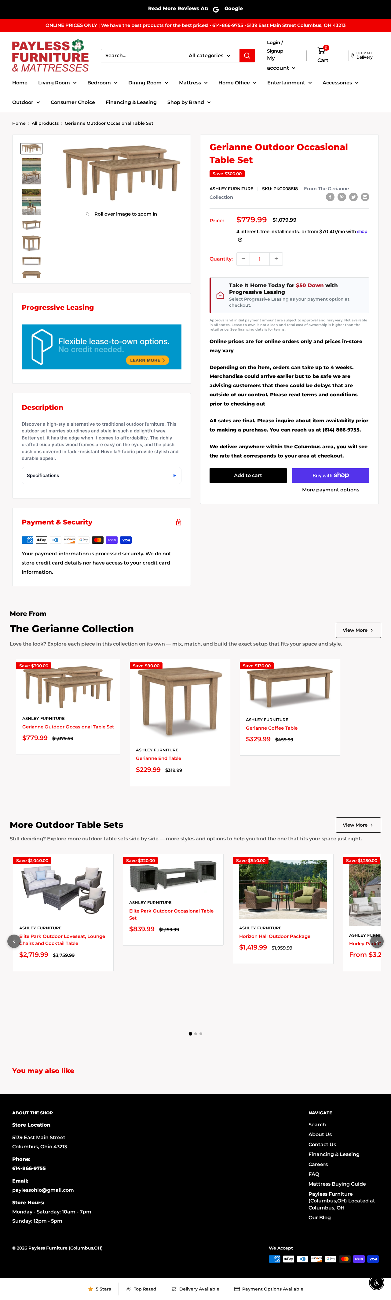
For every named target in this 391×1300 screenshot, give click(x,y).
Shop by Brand (185, 102)
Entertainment (286, 83)
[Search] (247, 55)
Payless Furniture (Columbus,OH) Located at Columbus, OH (342, 1201)
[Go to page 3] (200, 1033)
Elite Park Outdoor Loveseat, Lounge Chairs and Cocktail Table (62, 939)
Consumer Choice (73, 102)
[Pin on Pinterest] (342, 197)
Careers (318, 1164)
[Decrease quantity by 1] (243, 258)
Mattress (190, 83)
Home (19, 83)
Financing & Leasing (131, 102)
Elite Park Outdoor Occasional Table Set (171, 914)
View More (355, 630)
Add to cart (248, 475)
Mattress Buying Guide (337, 1184)
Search (317, 1125)
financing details (252, 329)
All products (45, 123)
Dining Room (145, 83)
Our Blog (320, 1217)
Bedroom (99, 83)
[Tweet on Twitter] (353, 197)
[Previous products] (14, 941)
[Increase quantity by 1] (276, 258)
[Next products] (377, 941)
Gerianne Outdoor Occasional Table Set (68, 727)
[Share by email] (365, 197)
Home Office (234, 83)
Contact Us (322, 1144)
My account (279, 63)
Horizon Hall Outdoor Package (274, 936)
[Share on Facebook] (330, 197)
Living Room (54, 83)
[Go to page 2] (195, 1033)
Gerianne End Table (158, 758)
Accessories (337, 83)
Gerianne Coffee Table (272, 728)
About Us (320, 1134)
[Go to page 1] (190, 1034)
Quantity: (221, 258)
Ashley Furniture (231, 188)
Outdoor (22, 102)
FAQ (314, 1174)
